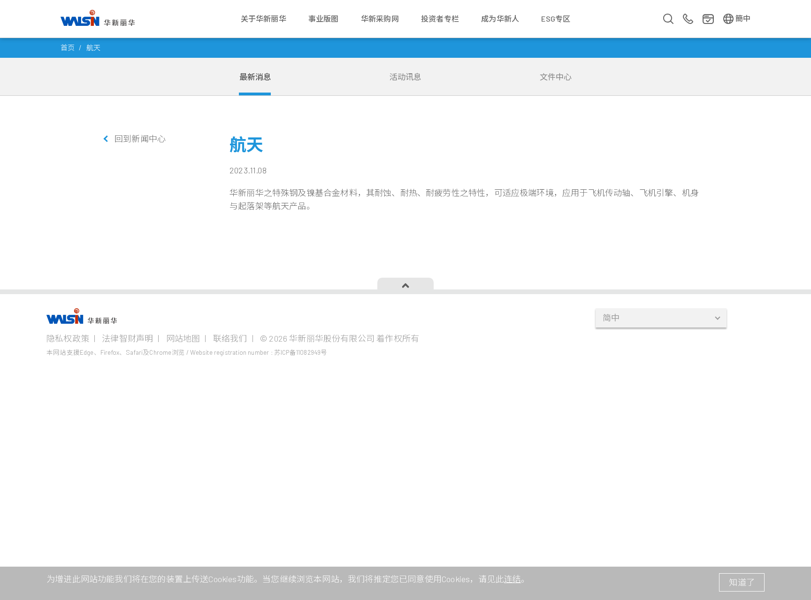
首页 (68, 47)
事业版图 (323, 18)
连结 (512, 579)
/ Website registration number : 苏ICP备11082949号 (256, 352)
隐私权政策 (67, 338)
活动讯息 (406, 76)
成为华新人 (500, 18)
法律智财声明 (127, 338)
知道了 (742, 582)
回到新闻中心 (140, 138)
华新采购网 (380, 18)
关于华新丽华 (263, 18)
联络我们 (230, 338)
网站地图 (183, 338)
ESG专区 (555, 18)
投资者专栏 (440, 18)
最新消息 (255, 76)
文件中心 (556, 76)
